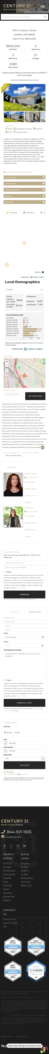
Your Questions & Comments (12, 650)
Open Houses (7, 891)
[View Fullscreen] (7, 370)
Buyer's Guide (25, 865)
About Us (26, 885)
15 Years (17, 732)
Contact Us (14, 612)
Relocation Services (27, 880)
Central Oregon (7, 865)
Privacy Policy (21, 588)
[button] (45, 17)
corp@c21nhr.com (13, 837)
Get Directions (35, 396)
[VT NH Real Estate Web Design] (5, 1046)
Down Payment (8, 747)
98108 (36, 453)
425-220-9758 (31, 511)
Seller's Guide (25, 872)
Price (5, 739)
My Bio (28, 502)
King (24, 453)
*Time (6, 642)
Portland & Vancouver (9, 872)
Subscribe (24, 594)
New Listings (7, 883)
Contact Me (30, 496)
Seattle (30, 453)
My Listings (30, 482)
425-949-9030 (31, 477)
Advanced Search (9, 898)
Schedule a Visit (35, 612)
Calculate (24, 765)
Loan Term (7, 726)
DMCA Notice (23, 1036)
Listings (13, 453)
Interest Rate (8, 755)
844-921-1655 (18, 832)
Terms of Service (9, 711)
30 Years (9, 732)
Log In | (7, 922)
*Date (6, 633)
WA (19, 453)
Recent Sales (31, 489)
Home (6, 453)
